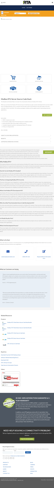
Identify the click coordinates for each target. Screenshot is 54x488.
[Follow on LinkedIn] (11, 458)
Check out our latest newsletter (18, 455)
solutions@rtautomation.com (8, 256)
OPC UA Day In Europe (6, 362)
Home (23, 7)
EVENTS (32, 469)
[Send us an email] (9, 458)
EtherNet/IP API (4, 360)
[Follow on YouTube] (13, 458)
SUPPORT (5, 464)
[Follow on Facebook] (4, 458)
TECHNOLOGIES (7, 466)
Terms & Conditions (50, 479)
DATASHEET (48, 152)
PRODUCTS (6, 462)
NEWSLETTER (33, 471)
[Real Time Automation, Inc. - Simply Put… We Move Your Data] (27, 2)
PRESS (31, 466)
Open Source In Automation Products (9, 365)
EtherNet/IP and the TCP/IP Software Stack (11, 355)
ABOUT (5, 471)
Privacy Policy (43, 479)
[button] (3, 2)
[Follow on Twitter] (6, 458)
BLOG (31, 462)
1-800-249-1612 (26, 256)
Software (29, 7)
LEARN (4, 469)
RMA (31, 473)
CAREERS (32, 464)
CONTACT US (6, 473)
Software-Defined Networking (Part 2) (9, 357)
